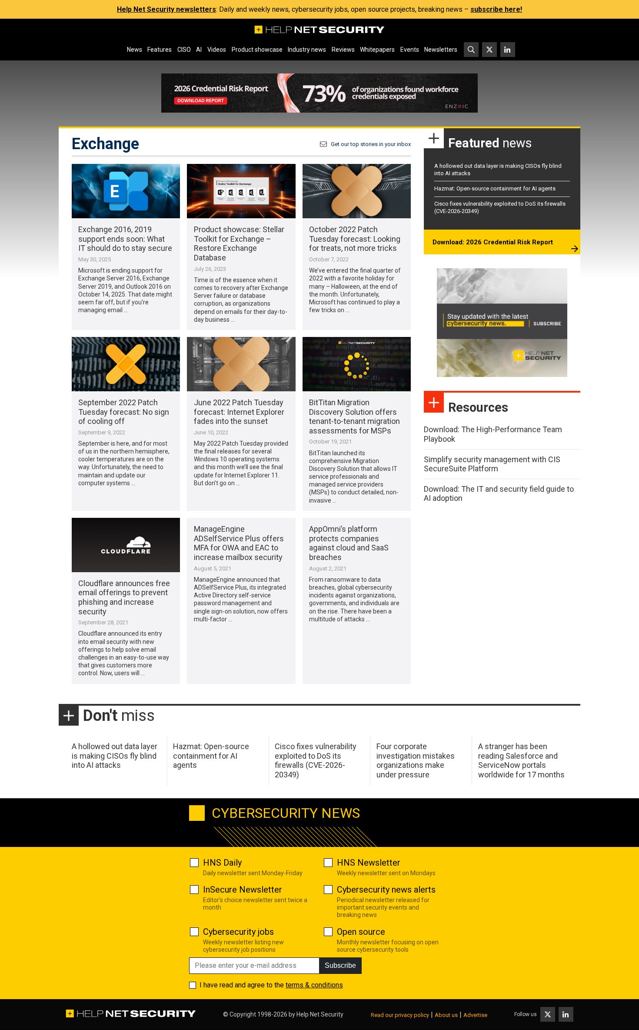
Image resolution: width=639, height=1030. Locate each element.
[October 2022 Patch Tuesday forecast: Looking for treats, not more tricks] (357, 191)
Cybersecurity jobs (238, 932)
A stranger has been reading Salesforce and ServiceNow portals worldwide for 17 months (521, 760)
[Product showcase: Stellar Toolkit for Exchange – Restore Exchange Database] (241, 191)
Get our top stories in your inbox (371, 144)
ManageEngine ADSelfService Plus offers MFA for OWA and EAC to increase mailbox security (239, 543)
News (134, 49)
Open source (361, 932)
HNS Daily (222, 862)
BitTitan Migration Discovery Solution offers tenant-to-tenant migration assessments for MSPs (354, 416)
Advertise (475, 1015)
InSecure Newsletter (242, 889)
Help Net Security (319, 1014)
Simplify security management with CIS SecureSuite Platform (492, 464)
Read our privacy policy (400, 1015)
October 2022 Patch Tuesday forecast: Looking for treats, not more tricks (354, 239)
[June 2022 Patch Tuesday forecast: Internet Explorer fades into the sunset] (241, 364)
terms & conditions (314, 985)
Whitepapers (377, 49)
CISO (184, 49)
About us (446, 1015)
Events (409, 49)
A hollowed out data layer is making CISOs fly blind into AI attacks (114, 756)
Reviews (343, 49)
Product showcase (257, 49)
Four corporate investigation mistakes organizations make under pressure (415, 760)
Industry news (307, 49)
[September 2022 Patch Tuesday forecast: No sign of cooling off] (126, 364)
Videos (216, 49)
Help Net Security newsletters (166, 9)
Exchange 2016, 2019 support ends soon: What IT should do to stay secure (125, 239)
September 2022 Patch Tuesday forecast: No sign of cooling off (123, 412)
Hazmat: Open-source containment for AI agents (495, 188)
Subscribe (340, 965)
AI (199, 49)
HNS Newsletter (368, 862)
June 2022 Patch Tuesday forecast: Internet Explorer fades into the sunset (239, 412)
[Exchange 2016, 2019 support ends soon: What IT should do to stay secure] (126, 191)
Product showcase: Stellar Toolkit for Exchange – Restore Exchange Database (239, 243)
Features (159, 49)
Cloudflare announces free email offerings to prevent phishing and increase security (124, 597)
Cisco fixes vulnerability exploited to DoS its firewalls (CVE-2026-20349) (315, 760)
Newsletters (440, 49)
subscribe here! (496, 9)
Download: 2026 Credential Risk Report (493, 242)
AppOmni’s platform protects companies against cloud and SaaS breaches (349, 543)
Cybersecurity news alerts (386, 889)
